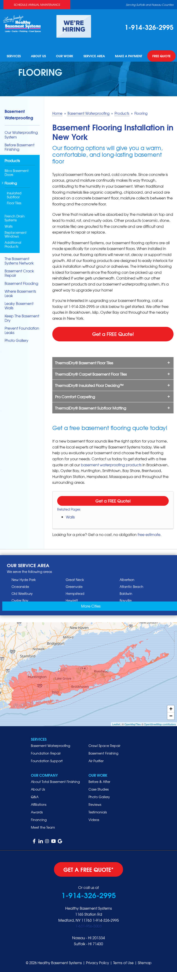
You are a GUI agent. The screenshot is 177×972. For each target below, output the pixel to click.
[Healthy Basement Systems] (22, 23)
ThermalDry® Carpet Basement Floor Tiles (91, 374)
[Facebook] (34, 841)
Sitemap (144, 962)
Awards (37, 812)
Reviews (94, 804)
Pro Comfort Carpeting (75, 396)
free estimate (149, 534)
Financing (39, 819)
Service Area (94, 56)
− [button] (170, 716)
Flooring (11, 183)
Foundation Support (47, 760)
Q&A (34, 796)
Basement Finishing (103, 753)
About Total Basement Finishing (55, 781)
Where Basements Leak (20, 293)
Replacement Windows (16, 234)
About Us (38, 56)
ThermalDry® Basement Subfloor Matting (90, 408)
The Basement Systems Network (19, 260)
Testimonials (97, 812)
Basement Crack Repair (19, 273)
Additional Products (13, 244)
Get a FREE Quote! (113, 334)
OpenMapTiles (132, 724)
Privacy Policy (97, 962)
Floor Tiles (14, 203)
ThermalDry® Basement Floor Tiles (84, 362)
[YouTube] (53, 841)
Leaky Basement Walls (19, 305)
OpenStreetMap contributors (160, 724)
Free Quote (161, 56)
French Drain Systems (15, 218)
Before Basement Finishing (19, 147)
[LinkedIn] (40, 841)
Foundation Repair (46, 753)
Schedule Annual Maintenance (37, 5)
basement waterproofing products (111, 464)
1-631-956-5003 (88, 926)
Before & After (99, 781)
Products (12, 160)
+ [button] (170, 709)
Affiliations (38, 804)
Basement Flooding (21, 283)
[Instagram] (47, 841)
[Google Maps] (60, 841)
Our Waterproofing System (21, 134)
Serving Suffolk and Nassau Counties (150, 5)
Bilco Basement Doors (17, 173)
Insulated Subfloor (14, 195)
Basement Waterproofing (19, 114)
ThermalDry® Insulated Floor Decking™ (89, 385)
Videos (93, 819)
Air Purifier (95, 760)
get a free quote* (88, 869)
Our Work (64, 56)
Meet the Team (43, 827)
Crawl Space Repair (104, 745)
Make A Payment (128, 56)
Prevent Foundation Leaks (22, 330)
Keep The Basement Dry (22, 318)
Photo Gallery (16, 340)
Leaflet (116, 724)
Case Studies (98, 789)
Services (14, 56)
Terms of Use (123, 962)
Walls (70, 517)
